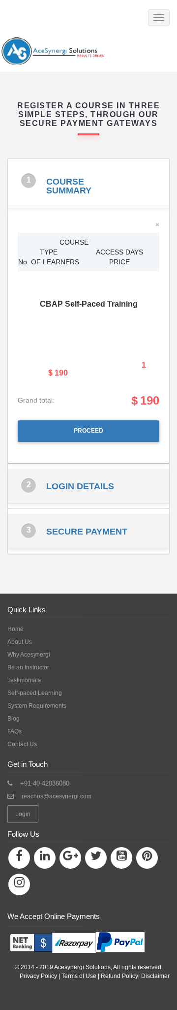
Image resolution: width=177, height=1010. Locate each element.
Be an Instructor (28, 667)
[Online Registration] (76, 939)
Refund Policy (119, 976)
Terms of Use (78, 976)
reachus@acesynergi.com (56, 796)
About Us (19, 641)
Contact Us (22, 744)
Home (15, 629)
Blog (13, 718)
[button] (88, 186)
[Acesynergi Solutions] (74, 51)
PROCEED (88, 430)
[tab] (88, 186)
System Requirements (36, 705)
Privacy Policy (38, 976)
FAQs (14, 731)
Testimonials (24, 680)
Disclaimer (155, 976)
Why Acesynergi (28, 654)
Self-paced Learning (34, 693)
